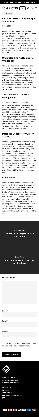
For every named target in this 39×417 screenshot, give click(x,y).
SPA (3, 398)
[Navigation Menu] (36, 8)
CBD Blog (8, 14)
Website (5, 331)
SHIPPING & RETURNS (10, 383)
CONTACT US (7, 390)
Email (5, 321)
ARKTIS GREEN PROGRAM (12, 395)
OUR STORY (6, 388)
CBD (22, 50)
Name (5, 311)
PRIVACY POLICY (8, 378)
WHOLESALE (7, 393)
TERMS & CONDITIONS (10, 380)
